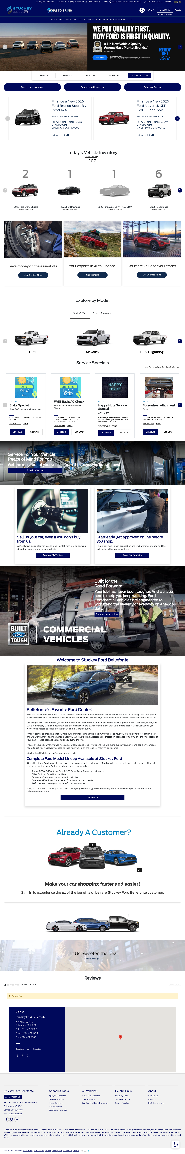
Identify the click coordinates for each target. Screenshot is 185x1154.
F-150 (42, 771)
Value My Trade (121, 1096)
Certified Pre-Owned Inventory (95, 1103)
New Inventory (55, 1107)
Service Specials (122, 1103)
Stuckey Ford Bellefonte (13, 1151)
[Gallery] (92, 47)
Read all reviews (175, 985)
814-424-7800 (102, 2)
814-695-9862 (68, 2)
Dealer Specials (55, 1103)
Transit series (60, 780)
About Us (152, 1099)
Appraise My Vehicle (53, 555)
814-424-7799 (87, 2)
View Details (145, 135)
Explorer (42, 774)
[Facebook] (175, 2)
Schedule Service (172, 367)
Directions (20, 1049)
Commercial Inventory (107, 614)
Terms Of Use (39, 1151)
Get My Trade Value (152, 275)
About (152, 1090)
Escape (46, 777)
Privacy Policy (28, 1151)
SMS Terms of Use (156, 1103)
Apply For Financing (132, 555)
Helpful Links (123, 1090)
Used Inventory (88, 1099)
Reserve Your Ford (57, 1099)
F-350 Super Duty (73, 771)
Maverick (99, 771)
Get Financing (92, 275)
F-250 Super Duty (54, 771)
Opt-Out (76, 1151)
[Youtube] (180, 2)
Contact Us (92, 797)
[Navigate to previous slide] (2, 47)
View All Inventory (91, 157)
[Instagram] (177, 2)
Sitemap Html (57, 1151)
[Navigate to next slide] (183, 47)
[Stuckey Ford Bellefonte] (25, 10)
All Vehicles (89, 1090)
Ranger (86, 771)
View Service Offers (33, 275)
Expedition (52, 774)
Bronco (65, 774)
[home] (149, 10)
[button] (120, 1037)
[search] (154, 10)
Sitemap (48, 1151)
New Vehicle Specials (91, 1096)
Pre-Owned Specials (58, 1110)
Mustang (49, 783)
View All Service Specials (154, 367)
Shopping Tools (59, 1090)
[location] (110, 2)
